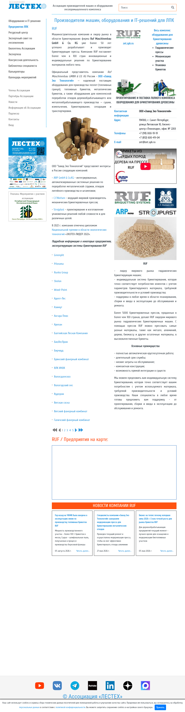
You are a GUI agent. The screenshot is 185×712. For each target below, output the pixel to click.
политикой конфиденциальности (70, 707)
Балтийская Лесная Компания (71, 333)
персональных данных (29, 707)
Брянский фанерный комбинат (71, 359)
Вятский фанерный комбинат (70, 411)
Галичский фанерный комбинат (72, 420)
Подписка (13, 113)
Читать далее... (82, 551)
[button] (27, 32)
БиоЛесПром (61, 342)
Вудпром (59, 394)
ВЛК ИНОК (59, 368)
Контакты (13, 119)
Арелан (58, 324)
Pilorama (59, 263)
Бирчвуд (58, 350)
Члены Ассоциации (19, 90)
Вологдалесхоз (62, 376)
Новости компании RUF (114, 505)
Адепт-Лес (60, 298)
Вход (11, 125)
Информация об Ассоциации (24, 107)
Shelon (57, 281)
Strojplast (59, 209)
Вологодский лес (63, 385)
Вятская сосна (62, 402)
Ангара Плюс (61, 315)
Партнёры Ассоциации (20, 96)
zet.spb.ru (128, 43)
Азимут (58, 307)
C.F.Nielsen (59, 198)
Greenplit (59, 255)
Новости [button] (12, 102)
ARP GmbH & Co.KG (64, 177)
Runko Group (61, 272)
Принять (160, 707)
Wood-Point (60, 289)
